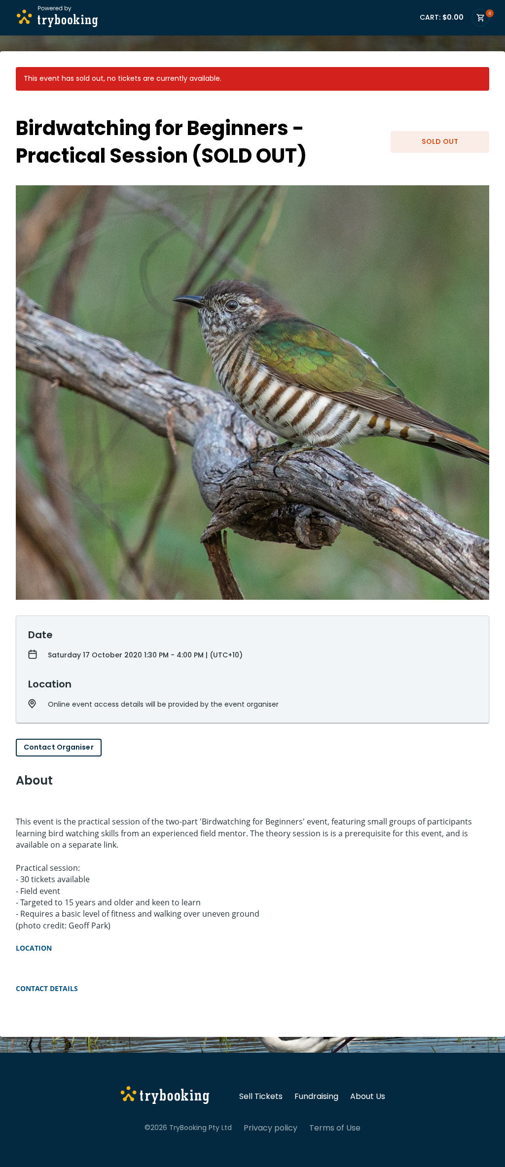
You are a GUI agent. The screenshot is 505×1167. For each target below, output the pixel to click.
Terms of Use (335, 1128)
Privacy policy (270, 1128)
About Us (367, 1096)
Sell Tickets (261, 1096)
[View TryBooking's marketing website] (165, 1096)
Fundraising (316, 1096)
